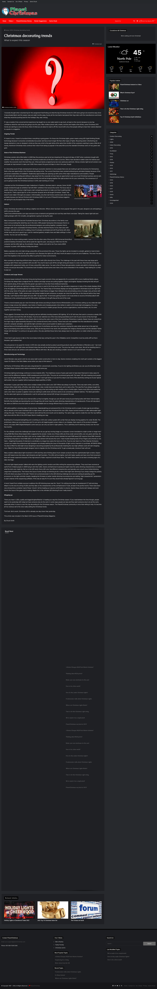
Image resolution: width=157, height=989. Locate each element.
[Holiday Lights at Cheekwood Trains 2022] (19, 910)
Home (4, 1)
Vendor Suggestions (40, 21)
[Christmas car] (114, 103)
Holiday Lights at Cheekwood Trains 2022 (16, 920)
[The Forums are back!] (86, 910)
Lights (7, 538)
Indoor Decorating (115, 145)
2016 (111, 183)
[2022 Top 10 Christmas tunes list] (53, 910)
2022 (111, 185)
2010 (11, 30)
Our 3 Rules (19, 1)
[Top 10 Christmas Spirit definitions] (114, 119)
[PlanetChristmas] (19, 11)
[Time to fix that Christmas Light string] (114, 111)
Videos (11, 21)
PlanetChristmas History (24, 21)
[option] (52, 545)
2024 (111, 203)
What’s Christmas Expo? (127, 92)
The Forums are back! (77, 920)
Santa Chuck (33, 1)
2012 (111, 156)
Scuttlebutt (113, 151)
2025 (111, 191)
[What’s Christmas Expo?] (114, 95)
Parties (112, 162)
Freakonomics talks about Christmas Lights (32, 542)
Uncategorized (114, 200)
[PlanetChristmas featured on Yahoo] (114, 87)
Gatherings (113, 174)
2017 (111, 188)
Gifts (111, 197)
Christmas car (124, 101)
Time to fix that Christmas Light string (131, 109)
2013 (111, 168)
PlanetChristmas (35, 985)
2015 (111, 165)
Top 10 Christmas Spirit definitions (130, 117)
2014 (111, 159)
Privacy (26, 1)
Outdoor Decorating (115, 136)
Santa (111, 194)
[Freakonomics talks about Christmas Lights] (52, 545)
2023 (111, 180)
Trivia (111, 154)
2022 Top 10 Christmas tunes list (47, 920)
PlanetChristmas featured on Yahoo (131, 84)
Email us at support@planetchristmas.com (13, 941)
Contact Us (10, 1)
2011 (111, 171)
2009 (111, 142)
